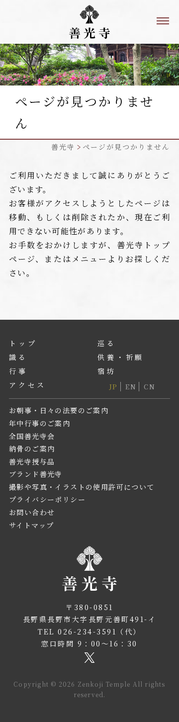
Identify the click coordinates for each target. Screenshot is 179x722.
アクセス (27, 385)
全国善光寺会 (32, 436)
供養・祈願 (120, 357)
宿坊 (106, 371)
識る (18, 357)
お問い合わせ (32, 512)
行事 (18, 371)
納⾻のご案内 (32, 448)
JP (113, 386)
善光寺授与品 (32, 461)
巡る (106, 343)
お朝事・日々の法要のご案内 (58, 410)
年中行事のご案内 (39, 423)
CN (149, 386)
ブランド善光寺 (36, 474)
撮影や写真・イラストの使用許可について (82, 487)
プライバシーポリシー (47, 499)
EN (130, 386)
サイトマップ (31, 525)
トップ (23, 343)
